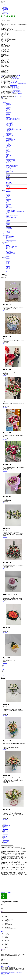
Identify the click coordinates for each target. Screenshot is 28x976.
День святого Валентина (11, 246)
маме (7, 259)
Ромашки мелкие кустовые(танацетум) (15, 211)
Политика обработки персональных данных (11, 882)
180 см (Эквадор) (10, 128)
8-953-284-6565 (22, 83)
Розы (4, 102)
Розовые (8, 114)
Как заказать (6, 8)
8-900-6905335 (16, 88)
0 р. (3, 97)
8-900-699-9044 (17, 80)
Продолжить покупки (6, 966)
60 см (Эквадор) (9, 124)
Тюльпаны (5, 101)
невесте (8, 258)
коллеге (8, 266)
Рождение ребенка (10, 252)
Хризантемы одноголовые (12, 165)
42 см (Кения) (9, 130)
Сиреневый (8, 179)
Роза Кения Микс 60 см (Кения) (13, 129)
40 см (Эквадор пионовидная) (13, 118)
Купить (5, 310)
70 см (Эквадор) (9, 125)
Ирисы (7, 147)
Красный (8, 174)
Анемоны (8, 141)
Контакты (5, 13)
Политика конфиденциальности (8, 878)
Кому (4, 257)
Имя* (2, 960)
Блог (4, 830)
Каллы (7, 149)
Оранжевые (8, 113)
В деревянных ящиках (11, 240)
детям (7, 271)
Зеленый (8, 187)
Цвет (2, 911)
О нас (4, 4)
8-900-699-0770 (13, 85)
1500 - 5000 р (9, 134)
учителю (8, 267)
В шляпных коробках (11, 238)
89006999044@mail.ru (6, 892)
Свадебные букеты (10, 139)
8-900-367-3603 (15, 86)
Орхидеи (8, 152)
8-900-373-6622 (15, 81)
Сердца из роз (9, 241)
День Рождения (9, 247)
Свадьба (8, 250)
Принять (2, 974)
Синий (7, 185)
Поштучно (8, 104)
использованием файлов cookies (8, 972)
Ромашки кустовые (10, 160)
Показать (3, 949)
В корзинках (9, 237)
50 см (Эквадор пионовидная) (13, 119)
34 (3, 675)
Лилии (7, 150)
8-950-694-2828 (15, 77)
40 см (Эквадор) (9, 122)
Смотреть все (4, 821)
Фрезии (8, 162)
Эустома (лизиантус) (11, 166)
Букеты (5, 136)
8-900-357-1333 (18, 96)
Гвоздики (8, 143)
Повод (4, 243)
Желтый (8, 178)
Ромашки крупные (10, 159)
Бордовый (8, 182)
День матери (9, 251)
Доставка (5, 10)
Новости (5, 7)
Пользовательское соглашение (8, 880)
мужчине (8, 268)
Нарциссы (8, 151)
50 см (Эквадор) (9, 123)
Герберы (8, 144)
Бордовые (8, 107)
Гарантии (5, 9)
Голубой (8, 186)
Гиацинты (8, 145)
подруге (8, 264)
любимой (8, 261)
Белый (7, 176)
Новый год (8, 256)
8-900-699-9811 (15, 78)
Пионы (7, 154)
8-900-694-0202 (15, 92)
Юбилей (8, 248)
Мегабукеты (6, 242)
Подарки (5, 842)
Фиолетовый (9, 183)
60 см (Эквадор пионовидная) (13, 120)
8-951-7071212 (20, 93)
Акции (4, 843)
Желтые (8, 108)
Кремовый (8, 172)
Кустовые (8, 117)
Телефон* (3, 958)
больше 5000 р (9, 135)
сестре (7, 263)
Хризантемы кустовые (11, 164)
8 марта (7, 245)
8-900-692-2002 (17, 91)
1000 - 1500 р (9, 133)
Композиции (6, 235)
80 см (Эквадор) (9, 126)
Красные (8, 109)
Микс (7, 189)
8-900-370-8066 (16, 90)
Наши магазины (7, 6)
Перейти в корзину (15, 966)
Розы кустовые (9, 157)
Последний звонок (10, 253)
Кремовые (8, 112)
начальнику (8, 269)
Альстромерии (9, 140)
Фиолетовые (9, 115)
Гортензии (8, 146)
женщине (8, 262)
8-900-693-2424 (14, 87)
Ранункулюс (9, 155)
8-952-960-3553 (13, 82)
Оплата (5, 12)
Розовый (8, 175)
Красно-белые (9, 110)
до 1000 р (8, 131)
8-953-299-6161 (16, 94)
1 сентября (8, 254)
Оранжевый (9, 181)
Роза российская (7, 233)
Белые (7, 105)
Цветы (4, 190)
